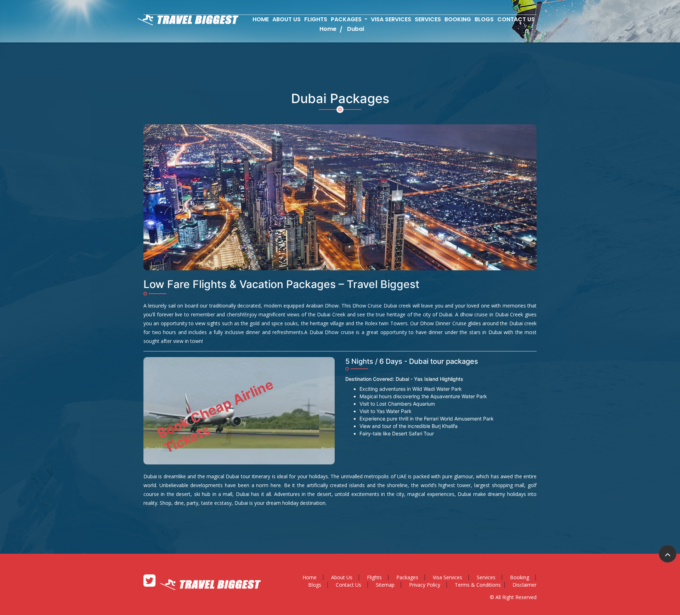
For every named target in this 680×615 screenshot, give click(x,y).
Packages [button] (347, 19)
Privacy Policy (424, 584)
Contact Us (516, 19)
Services (428, 19)
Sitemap (385, 584)
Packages (407, 577)
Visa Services (391, 19)
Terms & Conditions (478, 584)
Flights (315, 19)
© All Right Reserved (513, 597)
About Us (286, 19)
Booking (457, 19)
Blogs (484, 19)
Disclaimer (524, 584)
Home (261, 19)
